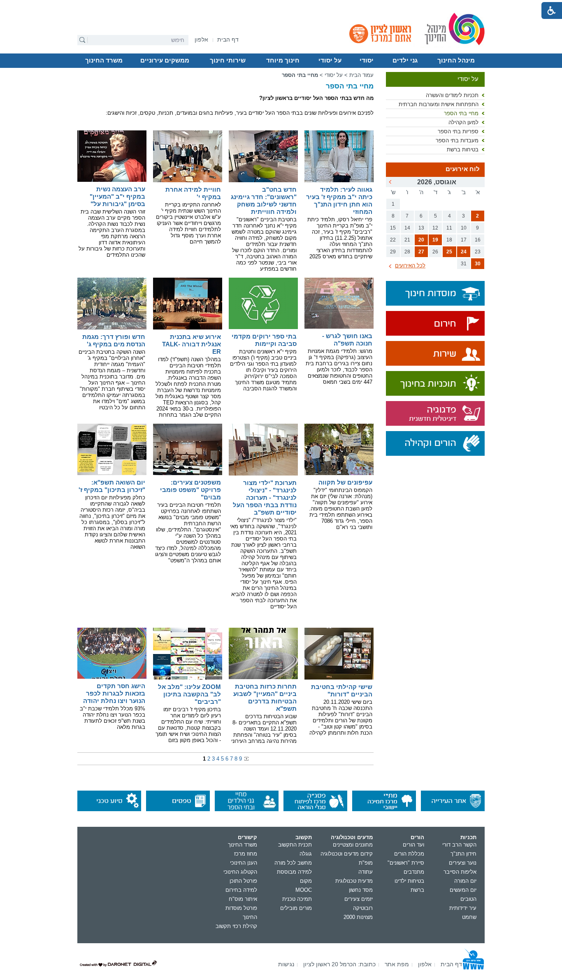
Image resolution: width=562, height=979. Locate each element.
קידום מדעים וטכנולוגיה (346, 854)
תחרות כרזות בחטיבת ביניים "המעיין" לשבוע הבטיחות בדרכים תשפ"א (265, 697)
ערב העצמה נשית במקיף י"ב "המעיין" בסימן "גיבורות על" (117, 196)
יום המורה (465, 881)
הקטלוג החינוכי (240, 872)
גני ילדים (405, 60)
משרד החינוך (104, 60)
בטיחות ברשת (462, 149)
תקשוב (303, 837)
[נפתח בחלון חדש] (435, 324)
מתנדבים (414, 872)
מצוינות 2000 (358, 917)
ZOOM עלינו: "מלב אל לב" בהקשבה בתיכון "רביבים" (189, 694)
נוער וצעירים (462, 863)
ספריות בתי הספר (458, 131)
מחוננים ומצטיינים (353, 845)
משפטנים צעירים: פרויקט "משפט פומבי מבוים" (190, 490)
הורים (417, 837)
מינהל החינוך (456, 60)
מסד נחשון (361, 890)
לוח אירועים (463, 169)
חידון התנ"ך (463, 854)
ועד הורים (413, 845)
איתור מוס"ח (243, 899)
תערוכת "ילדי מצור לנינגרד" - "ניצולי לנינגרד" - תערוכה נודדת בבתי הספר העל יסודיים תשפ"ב (265, 497)
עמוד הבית (361, 75)
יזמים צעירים (358, 899)
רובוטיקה (363, 908)
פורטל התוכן (243, 881)
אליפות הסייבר (460, 872)
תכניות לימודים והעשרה (452, 95)
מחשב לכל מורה (293, 863)
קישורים (247, 837)
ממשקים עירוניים (164, 60)
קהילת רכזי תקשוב (236, 926)
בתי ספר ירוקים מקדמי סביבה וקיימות (264, 340)
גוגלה (306, 854)
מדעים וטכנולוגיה (352, 837)
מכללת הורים (409, 854)
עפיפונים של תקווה (345, 482)
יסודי (367, 60)
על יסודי (329, 60)
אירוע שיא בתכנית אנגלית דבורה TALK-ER (191, 344)
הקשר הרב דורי (459, 845)
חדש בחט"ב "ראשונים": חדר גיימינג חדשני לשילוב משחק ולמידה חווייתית (264, 200)
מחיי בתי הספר (461, 113)
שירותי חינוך (228, 60)
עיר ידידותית (462, 908)
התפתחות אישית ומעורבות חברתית (438, 104)
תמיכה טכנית (297, 899)
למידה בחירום (241, 890)
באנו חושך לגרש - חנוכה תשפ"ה (347, 339)
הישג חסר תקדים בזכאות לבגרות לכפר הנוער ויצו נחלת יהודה (114, 693)
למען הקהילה (463, 122)
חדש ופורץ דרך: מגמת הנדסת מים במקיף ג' (113, 340)
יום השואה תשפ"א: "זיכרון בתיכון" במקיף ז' (112, 486)
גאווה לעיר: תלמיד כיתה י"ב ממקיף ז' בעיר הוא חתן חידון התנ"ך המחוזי (339, 200)
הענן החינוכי (243, 863)
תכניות (468, 837)
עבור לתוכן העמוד (281, 6)
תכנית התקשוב (295, 845)
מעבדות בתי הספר (457, 140)
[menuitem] (201, 40)
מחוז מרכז (245, 854)
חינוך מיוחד (283, 60)
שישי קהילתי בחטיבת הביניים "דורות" (341, 690)
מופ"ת (366, 863)
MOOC (303, 890)
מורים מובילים (296, 908)
